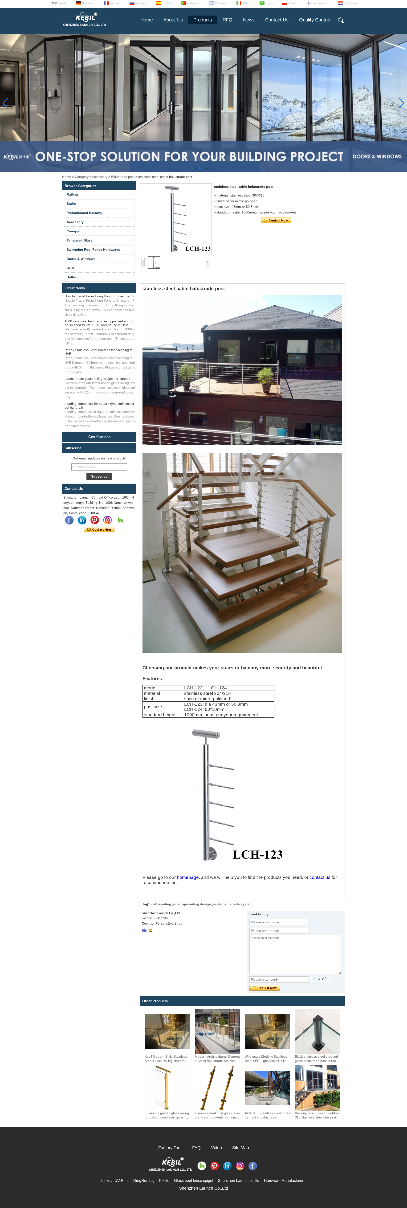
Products (202, 19)
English (61, 3)
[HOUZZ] (120, 520)
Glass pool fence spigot (193, 1181)
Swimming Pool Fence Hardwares (93, 249)
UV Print (121, 1181)
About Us (173, 19)
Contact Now (99, 530)
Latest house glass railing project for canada (97, 379)
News (249, 19)
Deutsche (87, 3)
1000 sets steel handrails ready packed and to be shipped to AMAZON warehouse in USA (99, 323)
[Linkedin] (82, 520)
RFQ (227, 19)
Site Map (240, 1147)
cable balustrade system (232, 904)
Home (146, 19)
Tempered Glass (80, 240)
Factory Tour (170, 1147)
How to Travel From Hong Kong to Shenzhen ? (99, 296)
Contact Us (277, 19)
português (193, 3)
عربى (268, 3)
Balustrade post (122, 177)
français (114, 3)
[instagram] (107, 520)
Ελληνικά (220, 3)
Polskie (292, 3)
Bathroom (74, 277)
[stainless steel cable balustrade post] (176, 219)
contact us (319, 877)
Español (166, 3)
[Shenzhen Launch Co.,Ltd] (84, 28)
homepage (188, 877)
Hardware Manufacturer (283, 1181)
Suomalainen (320, 3)
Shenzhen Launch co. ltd (238, 1181)
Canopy (73, 231)
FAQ (196, 1147)
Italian (245, 3)
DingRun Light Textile (151, 1181)
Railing (72, 194)
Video (216, 1147)
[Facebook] (69, 520)
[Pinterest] (94, 520)
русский (140, 3)
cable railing (161, 904)
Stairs (71, 203)
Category (82, 177)
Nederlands (350, 3)
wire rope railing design (192, 904)
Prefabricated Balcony (84, 213)
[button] (196, 168)
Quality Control (314, 19)
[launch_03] (144, 930)
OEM (70, 268)
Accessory (99, 177)
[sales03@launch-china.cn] (150, 930)
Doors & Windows (81, 259)
